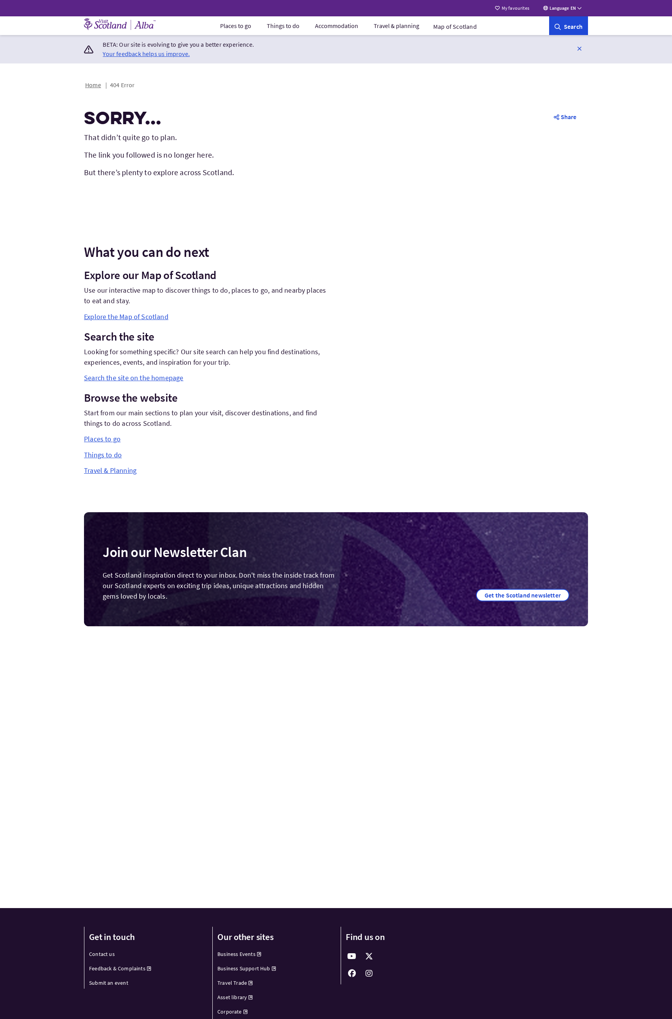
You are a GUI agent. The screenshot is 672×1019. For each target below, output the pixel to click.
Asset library (232, 997)
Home (93, 85)
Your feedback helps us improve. (146, 54)
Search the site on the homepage (134, 377)
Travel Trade (232, 982)
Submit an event (108, 982)
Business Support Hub (243, 968)
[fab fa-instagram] (369, 973)
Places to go (235, 26)
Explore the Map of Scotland (126, 316)
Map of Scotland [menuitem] (455, 26)
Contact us (102, 954)
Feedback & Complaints (117, 968)
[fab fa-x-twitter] (369, 956)
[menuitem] (235, 25)
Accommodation (336, 26)
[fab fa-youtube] (352, 956)
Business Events (236, 954)
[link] (568, 25)
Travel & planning (396, 26)
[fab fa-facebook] (352, 973)
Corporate (229, 1011)
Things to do (283, 26)
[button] (579, 48)
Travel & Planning (110, 470)
